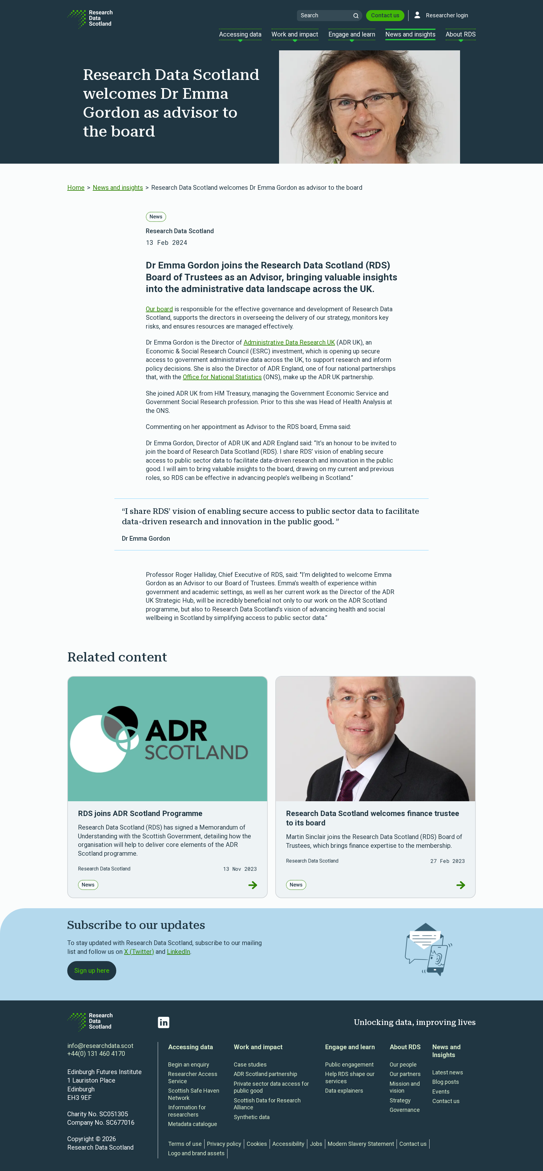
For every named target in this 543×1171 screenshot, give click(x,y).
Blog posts (445, 1081)
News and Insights (446, 1051)
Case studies (250, 1064)
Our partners (405, 1074)
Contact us (385, 15)
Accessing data (190, 1047)
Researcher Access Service (192, 1077)
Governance (405, 1109)
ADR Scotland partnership (265, 1074)
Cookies (257, 1143)
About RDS (405, 1047)
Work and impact (258, 1047)
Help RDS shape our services (350, 1077)
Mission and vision (405, 1087)
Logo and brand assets (196, 1153)
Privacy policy (224, 1143)
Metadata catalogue (192, 1124)
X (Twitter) (139, 951)
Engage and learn (350, 1047)
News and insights (118, 187)
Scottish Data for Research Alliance (267, 1104)
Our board (159, 309)
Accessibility (288, 1143)
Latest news (447, 1072)
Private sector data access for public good (271, 1087)
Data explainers (344, 1090)
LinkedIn (178, 951)
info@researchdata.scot (100, 1046)
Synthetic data (252, 1117)
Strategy (400, 1100)
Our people (403, 1064)
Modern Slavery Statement (361, 1143)
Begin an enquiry (188, 1064)
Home (76, 187)
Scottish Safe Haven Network (193, 1094)
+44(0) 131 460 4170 (96, 1053)
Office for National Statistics (222, 377)
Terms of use (185, 1143)
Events (441, 1091)
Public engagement (349, 1064)
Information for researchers (187, 1111)
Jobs (316, 1143)
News (156, 217)
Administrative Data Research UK (289, 342)
